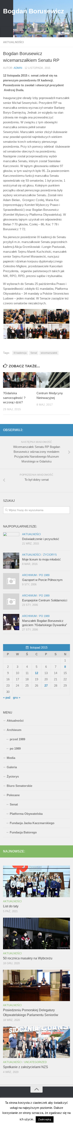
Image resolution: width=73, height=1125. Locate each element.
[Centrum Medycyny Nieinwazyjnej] (53, 380)
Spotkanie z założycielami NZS (25, 1067)
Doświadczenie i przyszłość (40, 539)
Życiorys (50, 554)
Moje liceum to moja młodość (41, 559)
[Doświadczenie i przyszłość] (11, 540)
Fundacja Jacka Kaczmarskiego (32, 823)
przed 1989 (17, 739)
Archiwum (29, 575)
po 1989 (44, 575)
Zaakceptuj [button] (44, 1119)
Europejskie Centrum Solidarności (44, 600)
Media (11, 758)
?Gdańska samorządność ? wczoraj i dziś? (14, 397)
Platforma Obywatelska (26, 813)
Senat (33, 353)
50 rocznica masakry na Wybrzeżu (27, 958)
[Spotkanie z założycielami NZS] (36, 1042)
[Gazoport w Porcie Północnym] (11, 581)
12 (36, 673)
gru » (16, 697)
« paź (7, 697)
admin (18, 67)
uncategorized (35, 1062)
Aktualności (13, 42)
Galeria (12, 767)
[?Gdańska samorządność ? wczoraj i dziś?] (19, 380)
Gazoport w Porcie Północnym (42, 580)
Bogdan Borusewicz (33, 11)
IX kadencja (20, 353)
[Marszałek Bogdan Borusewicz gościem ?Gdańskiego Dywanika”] (11, 622)
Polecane (13, 795)
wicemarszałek (49, 353)
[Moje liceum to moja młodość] (11, 561)
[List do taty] (36, 881)
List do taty (10, 906)
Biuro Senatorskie (19, 785)
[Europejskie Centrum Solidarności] (11, 601)
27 (46, 685)
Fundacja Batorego (23, 832)
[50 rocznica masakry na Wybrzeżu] (36, 933)
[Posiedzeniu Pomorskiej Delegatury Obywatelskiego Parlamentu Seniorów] (36, 985)
